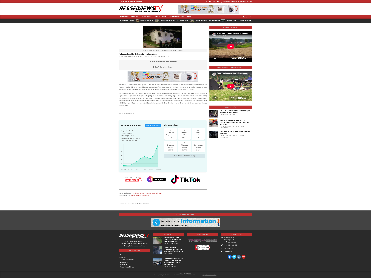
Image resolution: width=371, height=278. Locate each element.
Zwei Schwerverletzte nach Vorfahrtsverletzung (146, 193)
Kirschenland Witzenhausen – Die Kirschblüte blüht (156, 20)
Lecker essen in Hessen (128, 20)
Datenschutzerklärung (127, 267)
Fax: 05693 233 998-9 (230, 248)
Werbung (123, 257)
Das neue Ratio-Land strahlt (140, 195)
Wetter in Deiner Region (153, 125)
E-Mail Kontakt (228, 251)
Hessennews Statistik (127, 260)
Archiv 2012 (165, 56)
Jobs (121, 255)
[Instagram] (156, 179)
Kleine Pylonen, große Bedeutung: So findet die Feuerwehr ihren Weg (172, 239)
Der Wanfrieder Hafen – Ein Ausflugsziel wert (188, 20)
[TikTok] (186, 179)
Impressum (123, 264)
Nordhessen (224, 128)
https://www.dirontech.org (210, 275)
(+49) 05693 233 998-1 (231, 245)
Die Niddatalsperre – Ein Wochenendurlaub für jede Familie (224, 20)
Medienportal (124, 262)
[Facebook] (133, 179)
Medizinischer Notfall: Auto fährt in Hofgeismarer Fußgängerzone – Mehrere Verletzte (234, 122)
